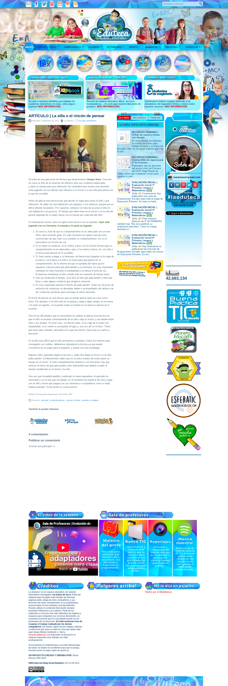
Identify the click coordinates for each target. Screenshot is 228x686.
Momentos (152, 46)
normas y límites (73, 400)
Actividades (115, 46)
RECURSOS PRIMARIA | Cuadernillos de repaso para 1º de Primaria (147, 160)
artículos (45, 400)
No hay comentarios (88, 121)
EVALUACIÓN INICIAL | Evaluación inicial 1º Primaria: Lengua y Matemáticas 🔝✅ (144, 186)
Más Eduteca (139, 117)
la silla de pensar (57, 400)
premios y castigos (90, 400)
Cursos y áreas (48, 46)
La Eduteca (96, 681)
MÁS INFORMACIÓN (49, 106)
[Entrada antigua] (104, 424)
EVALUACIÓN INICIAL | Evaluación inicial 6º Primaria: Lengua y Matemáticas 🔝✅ (144, 239)
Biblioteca (172, 46)
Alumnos (95, 46)
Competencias (73, 46)
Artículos (193, 46)
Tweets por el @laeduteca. (158, 592)
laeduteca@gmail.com (39, 634)
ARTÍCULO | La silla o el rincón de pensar (66, 116)
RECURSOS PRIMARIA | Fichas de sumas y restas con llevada (146, 135)
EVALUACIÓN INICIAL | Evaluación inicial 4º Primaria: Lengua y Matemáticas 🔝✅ (144, 211)
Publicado (155, 117)
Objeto (134, 46)
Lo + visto (124, 117)
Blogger (129, 681)
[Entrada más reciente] (38, 424)
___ (29, 47)
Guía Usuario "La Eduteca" (149, 681)
